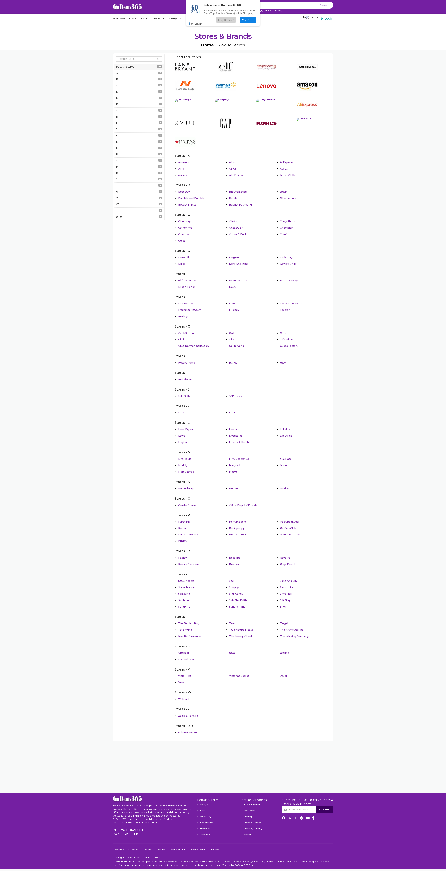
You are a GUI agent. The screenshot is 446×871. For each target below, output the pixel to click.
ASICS (233, 168)
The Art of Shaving (291, 629)
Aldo (232, 162)
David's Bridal (288, 263)
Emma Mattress (239, 280)
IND (135, 833)
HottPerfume (186, 362)
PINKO (182, 541)
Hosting (277, 10)
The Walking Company (294, 636)
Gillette (233, 339)
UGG (232, 653)
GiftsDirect (287, 339)
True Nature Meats (241, 629)
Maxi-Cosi (286, 458)
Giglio (181, 339)
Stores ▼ (158, 18)
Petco (182, 528)
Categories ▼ (138, 18)
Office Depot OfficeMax (244, 505)
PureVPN (184, 521)
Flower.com (185, 303)
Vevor (283, 675)
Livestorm (235, 435)
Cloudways (185, 221)
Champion (286, 227)
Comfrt (284, 234)
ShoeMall (286, 593)
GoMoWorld (236, 346)
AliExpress (286, 162)
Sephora (183, 600)
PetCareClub (288, 528)
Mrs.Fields (184, 458)
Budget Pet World (240, 204)
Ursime (284, 653)
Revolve (285, 557)
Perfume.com (237, 521)
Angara (182, 175)
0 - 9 (138, 216)
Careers (160, 849)
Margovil (234, 465)
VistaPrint (184, 675)
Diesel (182, 263)
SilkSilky (285, 600)
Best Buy (184, 191)
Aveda (284, 168)
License (214, 849)
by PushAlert (196, 23)
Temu (232, 623)
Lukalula (285, 429)
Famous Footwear (291, 303)
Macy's (233, 471)
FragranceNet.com (189, 310)
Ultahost (183, 653)
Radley (182, 557)
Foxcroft (285, 310)
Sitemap (133, 849)
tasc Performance (189, 636)
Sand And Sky (288, 580)
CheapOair (236, 227)
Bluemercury (288, 198)
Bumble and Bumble (191, 198)
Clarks (233, 221)
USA (116, 833)
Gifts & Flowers (251, 804)
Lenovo (268, 10)
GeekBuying (186, 333)
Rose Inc (234, 557)
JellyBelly (184, 396)
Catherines (185, 227)
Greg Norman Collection (193, 346)
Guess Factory (289, 346)
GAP (232, 333)
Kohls (232, 412)
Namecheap (186, 488)
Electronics (249, 810)
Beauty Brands (187, 204)
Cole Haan (184, 234)
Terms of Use (177, 849)
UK (126, 833)
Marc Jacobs (186, 471)
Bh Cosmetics (238, 191)
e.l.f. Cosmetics (187, 280)
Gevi (283, 333)
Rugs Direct (287, 564)
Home (120, 18)
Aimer (182, 168)
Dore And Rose (238, 263)
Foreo (232, 303)
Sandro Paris (237, 606)
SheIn (283, 606)
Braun (283, 191)
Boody (233, 198)
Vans (181, 682)
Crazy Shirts (287, 221)
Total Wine (185, 629)
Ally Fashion (236, 175)
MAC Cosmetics (239, 458)
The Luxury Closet (240, 636)
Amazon (183, 162)
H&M (283, 362)
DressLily (184, 257)
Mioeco (284, 465)
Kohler (182, 412)
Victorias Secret (239, 675)
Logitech (183, 442)
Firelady (234, 310)
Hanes (233, 362)
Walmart (183, 699)
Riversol (234, 564)
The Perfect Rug (188, 623)
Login (329, 19)
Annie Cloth (287, 175)
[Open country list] (312, 17)
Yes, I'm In (248, 20)
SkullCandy (236, 593)
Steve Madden (187, 587)
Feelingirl (184, 316)
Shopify (234, 587)
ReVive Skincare (188, 564)
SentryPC (184, 606)
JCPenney (235, 396)
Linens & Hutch (239, 442)
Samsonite (286, 587)
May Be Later (226, 20)
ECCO (232, 287)
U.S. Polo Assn (187, 659)
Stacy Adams (186, 580)
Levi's (181, 435)
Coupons (175, 18)
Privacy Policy (197, 849)
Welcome (118, 849)
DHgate (234, 257)
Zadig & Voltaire (188, 715)
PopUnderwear (289, 521)
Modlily (182, 465)
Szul (231, 580)
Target (284, 623)
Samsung (184, 593)
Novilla (284, 488)
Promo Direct (237, 534)
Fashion (247, 834)
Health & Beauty (252, 828)
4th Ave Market (188, 732)
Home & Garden (252, 822)
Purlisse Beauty (188, 534)
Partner (147, 849)
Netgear (234, 488)
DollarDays (287, 257)
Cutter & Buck (238, 234)
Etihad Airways (289, 280)
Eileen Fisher (186, 287)
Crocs (181, 240)
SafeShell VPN (238, 600)
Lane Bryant (186, 429)
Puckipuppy (236, 528)
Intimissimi (185, 379)
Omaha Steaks (187, 505)
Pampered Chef (290, 534)
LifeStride (286, 435)
